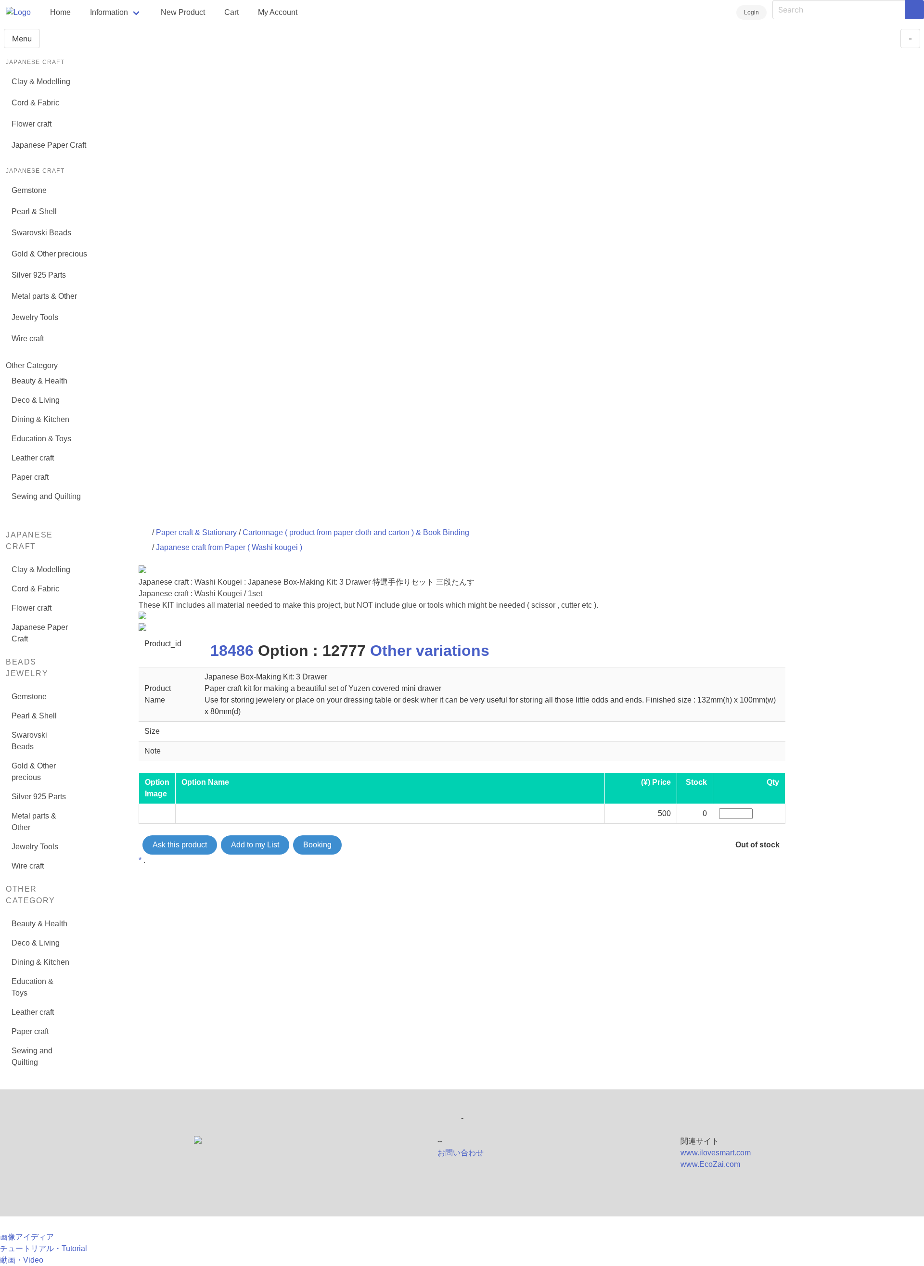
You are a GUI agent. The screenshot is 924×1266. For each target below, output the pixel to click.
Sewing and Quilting (46, 496)
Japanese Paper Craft (49, 145)
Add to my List (255, 845)
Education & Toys (41, 439)
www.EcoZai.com (710, 1164)
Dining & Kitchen (40, 419)
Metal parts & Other (44, 296)
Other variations (429, 650)
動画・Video (21, 1260)
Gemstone (29, 190)
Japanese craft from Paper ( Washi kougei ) (229, 547)
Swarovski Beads (41, 233)
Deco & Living (36, 400)
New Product (183, 12)
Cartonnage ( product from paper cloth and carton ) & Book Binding (356, 532)
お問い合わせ (460, 1153)
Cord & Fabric (35, 103)
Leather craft (33, 458)
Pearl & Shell (34, 211)
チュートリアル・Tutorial (43, 1248)
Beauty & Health (39, 381)
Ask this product (180, 845)
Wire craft (28, 338)
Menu (22, 38)
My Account (277, 12)
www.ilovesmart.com (715, 1153)
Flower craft (31, 124)
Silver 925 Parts (39, 275)
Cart (231, 12)
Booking (317, 845)
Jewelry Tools (35, 317)
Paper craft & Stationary (196, 532)
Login (751, 12)
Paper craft (30, 477)
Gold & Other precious (49, 254)
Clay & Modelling (41, 81)
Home (60, 12)
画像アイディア (27, 1237)
